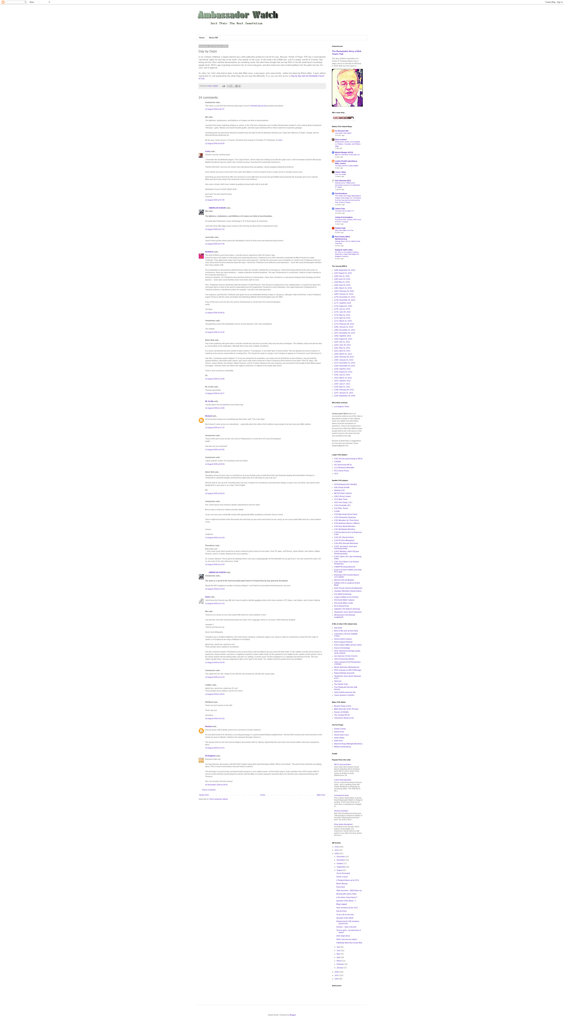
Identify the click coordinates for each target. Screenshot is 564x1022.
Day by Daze (341, 911)
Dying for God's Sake (344, 250)
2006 (337, 979)
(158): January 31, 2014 (343, 360)
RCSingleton (210, 756)
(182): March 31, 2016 (343, 288)
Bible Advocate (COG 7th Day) (346, 709)
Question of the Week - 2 (346, 901)
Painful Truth (340, 228)
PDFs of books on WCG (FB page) (347, 670)
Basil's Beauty (342, 884)
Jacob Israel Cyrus (341, 735)
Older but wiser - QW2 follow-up (349, 890)
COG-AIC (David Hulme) (344, 537)
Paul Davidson (341, 194)
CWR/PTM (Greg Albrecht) (344, 567)
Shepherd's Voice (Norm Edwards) (348, 612)
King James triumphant (343, 824)
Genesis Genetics (341, 811)
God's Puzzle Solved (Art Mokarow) (348, 588)
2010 (337, 850)
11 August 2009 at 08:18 (214, 313)
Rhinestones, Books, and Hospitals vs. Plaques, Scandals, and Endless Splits (348, 144)
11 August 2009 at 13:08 (214, 379)
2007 (337, 975)
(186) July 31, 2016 (342, 276)
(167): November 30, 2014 (344, 333)
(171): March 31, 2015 (343, 321)
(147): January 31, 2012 (343, 393)
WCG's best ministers (342, 764)
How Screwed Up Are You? (347, 908)
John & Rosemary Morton (344, 659)
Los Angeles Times (341, 407)
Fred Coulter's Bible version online (348, 645)
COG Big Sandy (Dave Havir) (345, 514)
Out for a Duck (342, 877)
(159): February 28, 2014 (344, 357)
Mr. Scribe (209, 401)
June (339, 951)
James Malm (339, 738)
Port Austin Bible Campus (344, 600)
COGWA (337, 462)
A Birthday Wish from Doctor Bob (349, 943)
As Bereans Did (341, 131)
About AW (213, 37)
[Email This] (228, 86)
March (339, 961)
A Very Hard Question (342, 780)
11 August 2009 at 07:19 (214, 229)
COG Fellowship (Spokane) (345, 517)
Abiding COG (339, 490)
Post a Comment (208, 790)
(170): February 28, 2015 (344, 324)
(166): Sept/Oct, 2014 (342, 336)
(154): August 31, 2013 (343, 372)
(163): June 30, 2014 (342, 345)
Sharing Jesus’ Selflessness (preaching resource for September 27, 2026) (347, 185)
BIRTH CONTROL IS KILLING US (347, 155)
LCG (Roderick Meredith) (344, 468)
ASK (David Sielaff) (341, 487)
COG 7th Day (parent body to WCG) (348, 459)
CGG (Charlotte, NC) (342, 505)
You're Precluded (343, 873)
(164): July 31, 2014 (342, 342)
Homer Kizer (339, 732)
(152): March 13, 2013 (343, 378)
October (340, 864)
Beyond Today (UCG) (342, 706)
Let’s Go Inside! (340, 174)
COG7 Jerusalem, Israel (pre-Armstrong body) (345, 547)
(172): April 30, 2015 (342, 318)
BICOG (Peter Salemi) (343, 493)
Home (202, 37)
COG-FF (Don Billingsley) (344, 540)
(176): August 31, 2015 (343, 306)
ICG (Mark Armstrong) (342, 594)
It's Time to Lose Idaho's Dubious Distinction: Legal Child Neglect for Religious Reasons (347, 254)
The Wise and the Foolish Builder (346, 166)
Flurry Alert (340, 887)
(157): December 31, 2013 (344, 363)
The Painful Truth (341, 684)
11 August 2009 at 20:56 (214, 450)
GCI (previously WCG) (343, 465)
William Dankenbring (342, 747)
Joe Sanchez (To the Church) (345, 656)
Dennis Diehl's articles (343, 639)
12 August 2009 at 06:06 (215, 464)
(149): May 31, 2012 (342, 387)
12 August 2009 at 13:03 (215, 564)
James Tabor (340, 172)
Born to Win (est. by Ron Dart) (346, 631)
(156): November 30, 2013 (344, 366)
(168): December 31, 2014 (344, 330)
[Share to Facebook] (236, 86)
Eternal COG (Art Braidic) (344, 580)
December (341, 857)
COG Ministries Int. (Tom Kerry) (346, 520)
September (341, 867)
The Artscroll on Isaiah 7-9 (344, 211)
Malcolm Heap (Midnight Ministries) (348, 744)
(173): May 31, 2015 (342, 315)
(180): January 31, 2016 (343, 294)
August (340, 870)
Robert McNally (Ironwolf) (344, 673)
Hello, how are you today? (346, 939)
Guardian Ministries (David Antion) (347, 591)
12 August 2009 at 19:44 (215, 662)
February (340, 964)
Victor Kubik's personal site (345, 692)
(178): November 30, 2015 (344, 300)
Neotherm (209, 252)
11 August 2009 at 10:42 (214, 332)
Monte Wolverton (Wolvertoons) (346, 667)
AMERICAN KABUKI (215, 208)
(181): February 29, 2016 (344, 291)
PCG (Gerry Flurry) (341, 471)
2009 (337, 854)
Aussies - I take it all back (346, 927)
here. (281, 140)
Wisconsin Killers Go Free (344, 230)
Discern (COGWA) (341, 712)
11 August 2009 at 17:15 (214, 428)
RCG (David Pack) (341, 606)
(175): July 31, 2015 (342, 309)
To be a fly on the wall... (345, 915)
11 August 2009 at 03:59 (214, 143)
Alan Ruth (338, 628)
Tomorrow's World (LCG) (344, 718)
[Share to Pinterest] (239, 86)
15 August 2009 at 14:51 (215, 748)
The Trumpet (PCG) (342, 715)
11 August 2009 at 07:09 (214, 200)
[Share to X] (233, 86)
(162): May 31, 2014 (342, 348)
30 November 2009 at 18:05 (216, 785)
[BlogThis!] (231, 86)
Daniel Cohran (340, 729)
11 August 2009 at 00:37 (214, 109)
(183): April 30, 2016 (342, 285)
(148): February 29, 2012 (344, 390)
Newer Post (204, 795)
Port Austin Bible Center (343, 603)
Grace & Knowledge (342, 648)
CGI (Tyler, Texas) (341, 508)
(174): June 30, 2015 (342, 312)
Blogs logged (341, 904)
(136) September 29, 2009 (344, 396)
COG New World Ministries (344, 526)
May (338, 954)
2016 (337, 847)
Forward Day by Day (259, 106)
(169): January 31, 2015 (343, 327)
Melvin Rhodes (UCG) (344, 152)
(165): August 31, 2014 (343, 339)
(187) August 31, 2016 (343, 273)
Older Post (321, 795)
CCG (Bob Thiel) (340, 499)
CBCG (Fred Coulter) (342, 496)
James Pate (340, 209)
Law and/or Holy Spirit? (343, 133)
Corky (207, 151)
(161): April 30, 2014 (342, 351)
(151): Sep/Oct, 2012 (342, 381)
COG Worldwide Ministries (344, 529)
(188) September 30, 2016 (344, 270)
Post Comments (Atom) (218, 799)
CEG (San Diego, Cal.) (343, 502)
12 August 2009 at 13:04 (215, 589)
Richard (208, 416)
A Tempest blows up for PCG (347, 880)
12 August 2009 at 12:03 (215, 538)
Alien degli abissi (343, 936)
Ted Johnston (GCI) (343, 181)
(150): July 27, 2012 (342, 384)
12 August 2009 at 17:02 (215, 603)
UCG (336, 474)
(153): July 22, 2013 (342, 375)
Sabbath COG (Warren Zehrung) (347, 609)
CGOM (337, 511)
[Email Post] (223, 86)
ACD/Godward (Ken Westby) (345, 484)
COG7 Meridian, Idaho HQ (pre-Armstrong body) (346, 552)
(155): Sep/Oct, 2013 (342, 369)
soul (224, 405)
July (338, 947)
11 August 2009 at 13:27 (214, 393)
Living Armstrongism (344, 217)
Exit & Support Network (343, 642)
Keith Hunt (338, 741)
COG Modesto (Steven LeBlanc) (347, 523)
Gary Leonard (340, 140)
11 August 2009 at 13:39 (214, 408)
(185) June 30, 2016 (342, 279)
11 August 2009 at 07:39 (214, 244)
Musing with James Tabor (346, 894)
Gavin (207, 597)
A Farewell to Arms (341, 795)
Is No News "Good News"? (346, 897)
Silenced (337, 681)
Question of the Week (344, 918)
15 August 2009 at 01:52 (215, 719)
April (339, 957)
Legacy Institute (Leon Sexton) (346, 597)
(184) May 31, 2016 (342, 282)
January (340, 968)
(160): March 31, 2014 (343, 354)
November (341, 860)
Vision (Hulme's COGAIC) (344, 695)
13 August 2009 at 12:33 (215, 677)
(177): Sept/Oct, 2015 (342, 303)
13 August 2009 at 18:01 (215, 694)
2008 (337, 972)
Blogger (293, 1015)
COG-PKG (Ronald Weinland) (346, 543)
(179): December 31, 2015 (344, 297)
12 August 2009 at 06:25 (215, 493)
